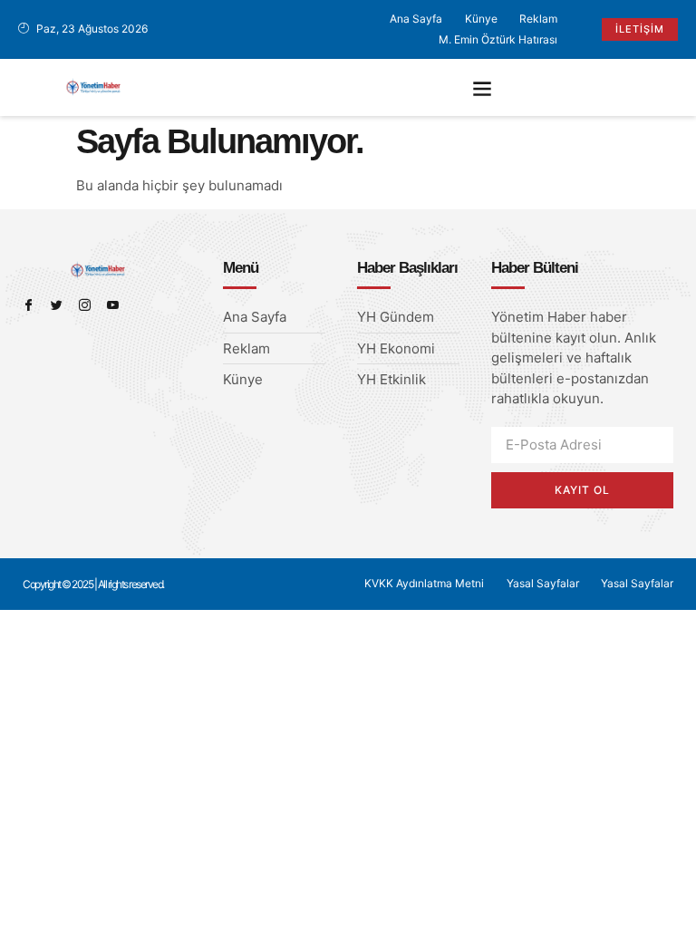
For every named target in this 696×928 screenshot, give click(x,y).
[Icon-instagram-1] (85, 305)
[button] (483, 87)
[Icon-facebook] (28, 305)
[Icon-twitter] (57, 305)
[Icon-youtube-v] (113, 305)
